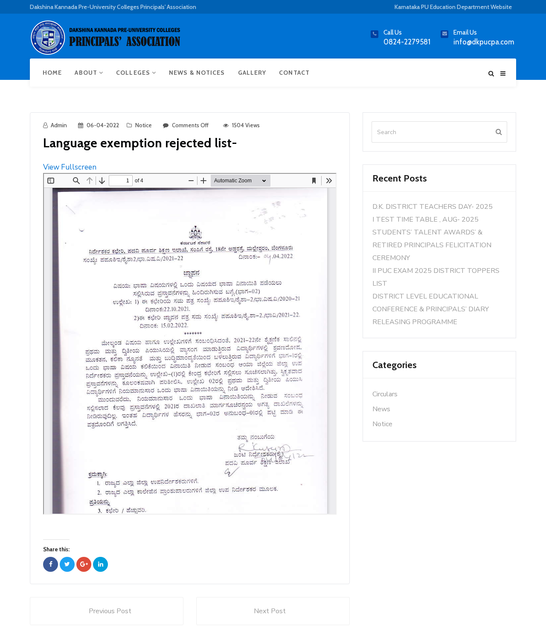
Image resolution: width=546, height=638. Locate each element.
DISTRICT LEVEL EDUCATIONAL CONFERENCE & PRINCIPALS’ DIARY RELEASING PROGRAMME (430, 309)
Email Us (465, 32)
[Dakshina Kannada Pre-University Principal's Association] (106, 41)
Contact (294, 72)
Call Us (392, 32)
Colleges (134, 72)
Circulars (385, 394)
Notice (143, 125)
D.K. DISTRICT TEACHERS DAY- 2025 (432, 206)
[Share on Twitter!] (67, 564)
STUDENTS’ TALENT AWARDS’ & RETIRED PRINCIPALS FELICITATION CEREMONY (431, 245)
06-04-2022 (103, 125)
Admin (59, 125)
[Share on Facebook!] (50, 564)
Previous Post (110, 611)
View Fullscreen (69, 167)
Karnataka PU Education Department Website (453, 7)
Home (52, 72)
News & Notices (197, 72)
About (87, 72)
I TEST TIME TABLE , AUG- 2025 (425, 219)
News (381, 409)
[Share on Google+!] (83, 564)
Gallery (252, 72)
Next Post (270, 611)
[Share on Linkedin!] (100, 564)
